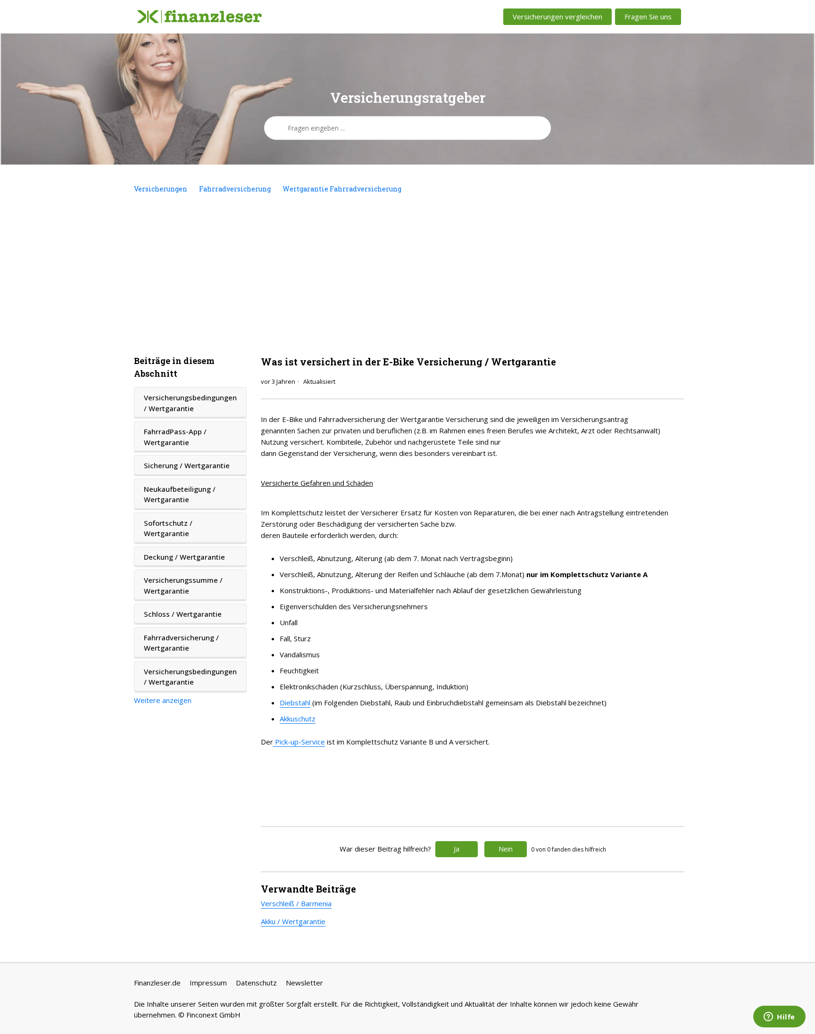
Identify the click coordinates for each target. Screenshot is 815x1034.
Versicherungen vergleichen (557, 16)
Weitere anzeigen (162, 700)
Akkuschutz (298, 718)
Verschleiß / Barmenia (296, 903)
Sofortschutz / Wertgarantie (168, 528)
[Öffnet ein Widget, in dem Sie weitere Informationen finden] (779, 1017)
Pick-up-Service (299, 741)
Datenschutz (256, 982)
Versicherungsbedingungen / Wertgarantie (190, 403)
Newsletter (304, 982)
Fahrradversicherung (235, 188)
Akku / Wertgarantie (293, 921)
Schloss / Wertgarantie (183, 614)
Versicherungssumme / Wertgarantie (183, 585)
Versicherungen (160, 188)
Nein (506, 848)
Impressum (208, 982)
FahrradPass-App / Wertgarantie (175, 437)
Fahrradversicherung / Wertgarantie (181, 643)
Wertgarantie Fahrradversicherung (342, 188)
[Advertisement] (407, 274)
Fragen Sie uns (648, 16)
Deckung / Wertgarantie (184, 557)
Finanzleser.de (157, 982)
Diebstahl (295, 702)
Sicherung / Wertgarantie (187, 465)
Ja (456, 848)
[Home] (199, 17)
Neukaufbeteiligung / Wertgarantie (180, 494)
